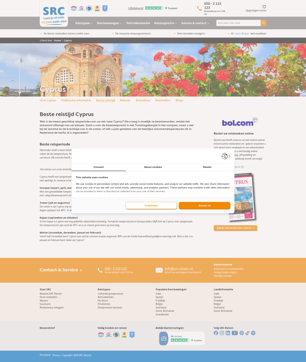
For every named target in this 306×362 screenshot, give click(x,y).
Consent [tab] (99, 167)
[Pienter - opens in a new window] (226, 156)
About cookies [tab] (153, 167)
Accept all (205, 205)
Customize (151, 205)
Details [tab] (207, 167)
